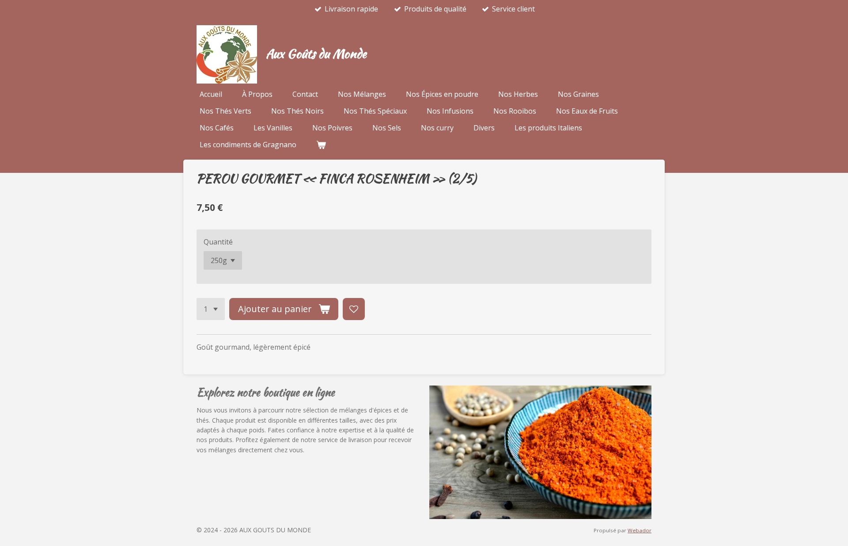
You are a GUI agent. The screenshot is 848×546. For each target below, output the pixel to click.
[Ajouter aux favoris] (354, 309)
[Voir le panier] (321, 144)
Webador (639, 530)
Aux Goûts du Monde (316, 53)
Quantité (218, 242)
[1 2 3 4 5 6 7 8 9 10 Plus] (211, 309)
